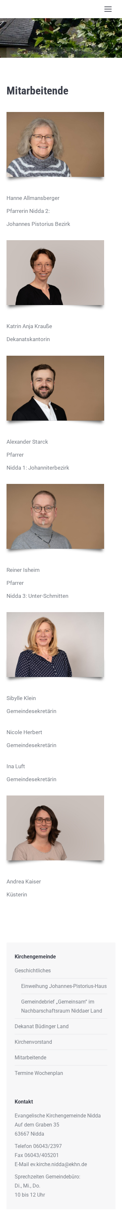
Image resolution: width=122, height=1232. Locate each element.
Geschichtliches (33, 970)
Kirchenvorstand (33, 1042)
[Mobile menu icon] (108, 9)
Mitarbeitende (30, 1057)
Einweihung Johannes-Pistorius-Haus (64, 986)
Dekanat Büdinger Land (42, 1026)
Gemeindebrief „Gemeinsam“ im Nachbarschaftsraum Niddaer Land (61, 1006)
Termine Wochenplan (39, 1073)
